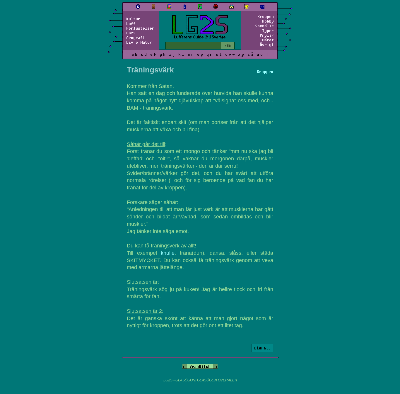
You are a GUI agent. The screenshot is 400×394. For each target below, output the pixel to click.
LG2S (131, 32)
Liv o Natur (139, 42)
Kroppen (265, 16)
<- (184, 366)
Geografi (135, 37)
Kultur (133, 18)
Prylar (267, 35)
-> (215, 366)
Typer (268, 30)
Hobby (268, 21)
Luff (131, 23)
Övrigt (267, 44)
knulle (168, 253)
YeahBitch (200, 366)
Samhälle (264, 25)
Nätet (268, 40)
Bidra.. (262, 348)
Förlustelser (140, 28)
